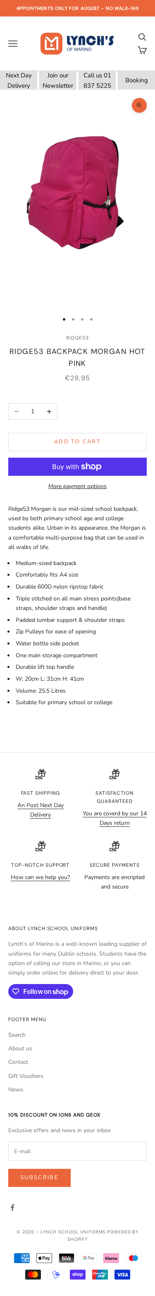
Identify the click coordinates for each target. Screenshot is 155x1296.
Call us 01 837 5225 (97, 80)
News (15, 1090)
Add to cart (77, 441)
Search (17, 1035)
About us (20, 1048)
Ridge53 (77, 338)
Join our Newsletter (58, 80)
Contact (18, 1062)
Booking (136, 80)
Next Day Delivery (19, 80)
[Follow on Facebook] (12, 1207)
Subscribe (39, 1177)
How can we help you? (40, 877)
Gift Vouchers (25, 1076)
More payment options (77, 486)
